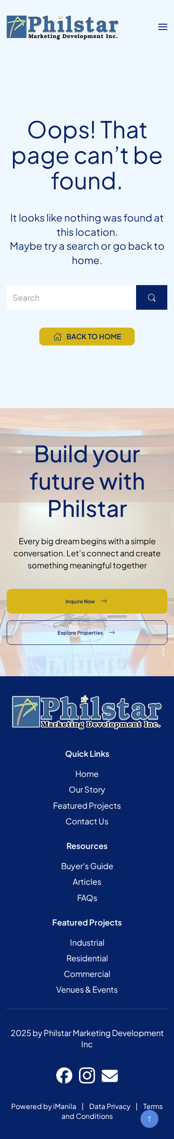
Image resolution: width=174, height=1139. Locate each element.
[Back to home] (62, 26)
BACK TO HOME (93, 336)
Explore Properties (80, 632)
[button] (162, 27)
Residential (87, 958)
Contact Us (87, 821)
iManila (64, 1106)
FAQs (87, 897)
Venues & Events (87, 989)
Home (87, 773)
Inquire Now (80, 601)
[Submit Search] (151, 297)
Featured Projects (87, 805)
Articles (87, 881)
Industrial (87, 942)
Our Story (87, 789)
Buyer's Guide (87, 866)
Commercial (87, 973)
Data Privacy (109, 1106)
